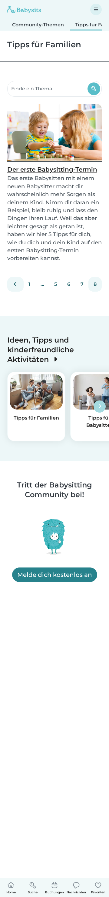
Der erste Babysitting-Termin (52, 169)
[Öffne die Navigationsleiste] (96, 9)
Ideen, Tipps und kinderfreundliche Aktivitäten (40, 350)
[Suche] (94, 88)
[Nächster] (100, 406)
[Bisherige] (15, 284)
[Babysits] (24, 9)
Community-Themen (38, 25)
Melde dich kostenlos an (54, 574)
